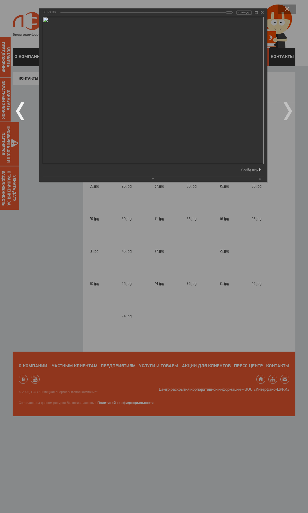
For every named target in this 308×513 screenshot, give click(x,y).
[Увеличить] (256, 12)
